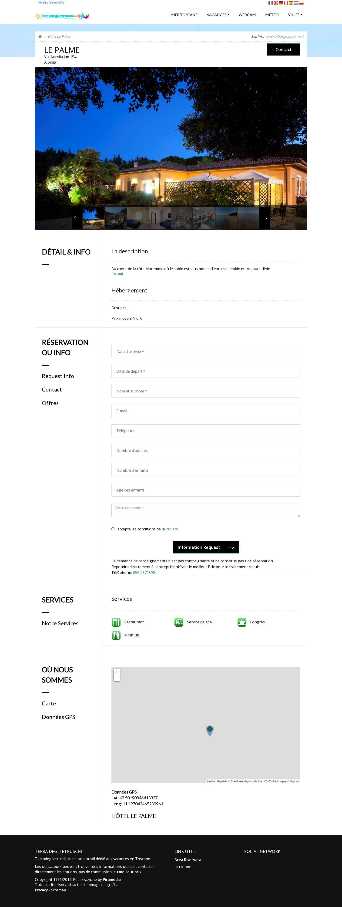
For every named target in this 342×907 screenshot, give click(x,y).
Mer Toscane (184, 14)
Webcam (247, 14)
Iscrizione (182, 866)
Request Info (58, 376)
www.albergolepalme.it (284, 36)
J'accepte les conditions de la (146, 529)
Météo (272, 14)
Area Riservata (187, 859)
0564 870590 (144, 572)
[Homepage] (40, 36)
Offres (50, 403)
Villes (293, 14)
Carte (49, 703)
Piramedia (112, 879)
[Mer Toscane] (62, 14)
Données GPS (58, 717)
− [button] (117, 678)
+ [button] (117, 672)
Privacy (172, 529)
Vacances (216, 14)
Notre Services (60, 623)
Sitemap (58, 890)
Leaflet (211, 781)
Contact (283, 49)
